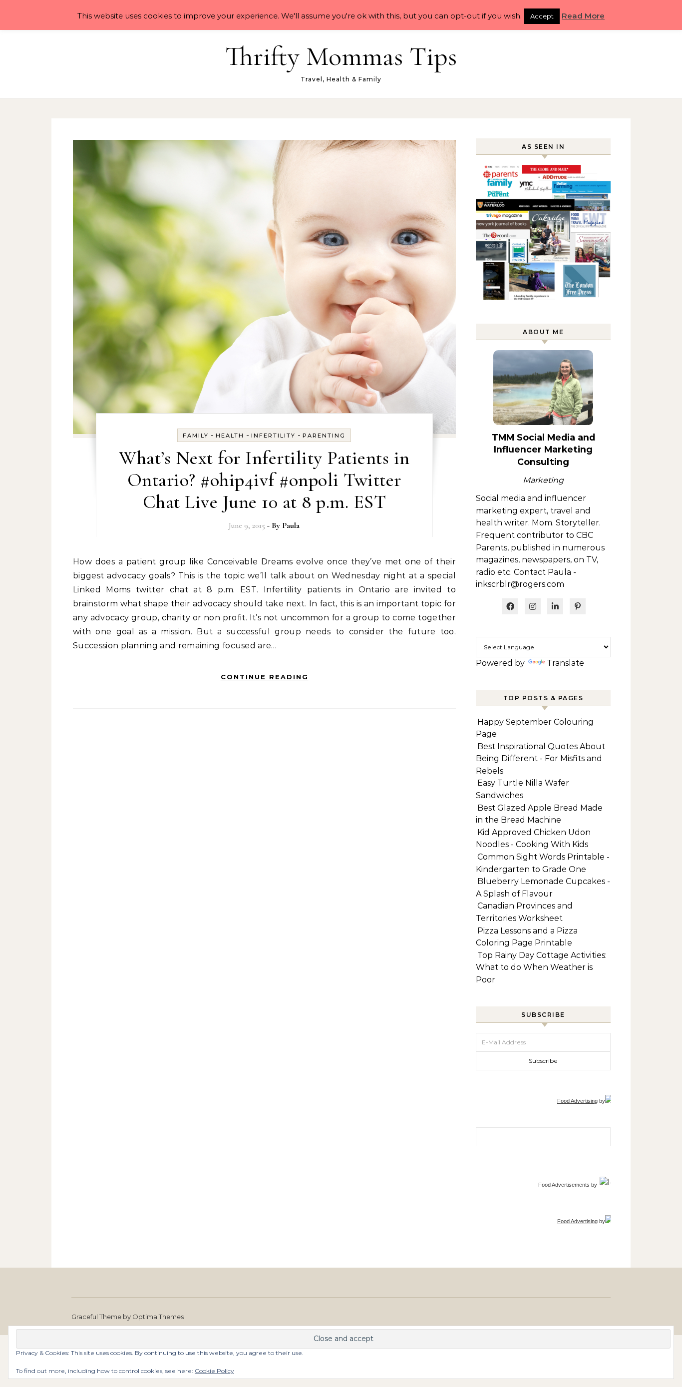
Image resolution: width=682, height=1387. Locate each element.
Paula (291, 525)
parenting (324, 435)
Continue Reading (265, 677)
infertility (273, 435)
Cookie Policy (214, 1371)
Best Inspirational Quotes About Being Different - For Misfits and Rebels (540, 759)
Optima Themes (158, 1317)
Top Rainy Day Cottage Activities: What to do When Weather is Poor (541, 967)
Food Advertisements (564, 1185)
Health (230, 435)
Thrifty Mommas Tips (341, 56)
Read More (583, 15)
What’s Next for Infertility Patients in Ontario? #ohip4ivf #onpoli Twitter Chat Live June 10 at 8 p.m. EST (264, 480)
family (196, 435)
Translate (565, 663)
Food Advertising (577, 1101)
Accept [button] (542, 16)
